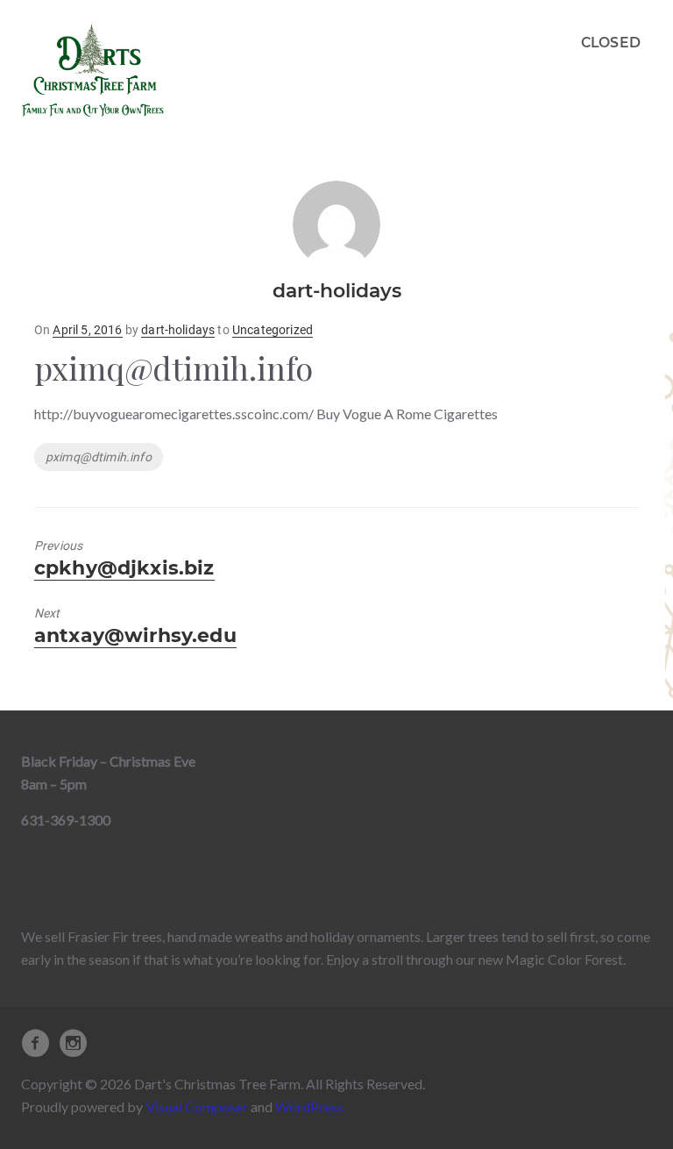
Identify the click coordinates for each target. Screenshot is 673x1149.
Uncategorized (272, 330)
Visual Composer (196, 1106)
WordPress (309, 1106)
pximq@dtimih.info (99, 457)
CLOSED (611, 42)
